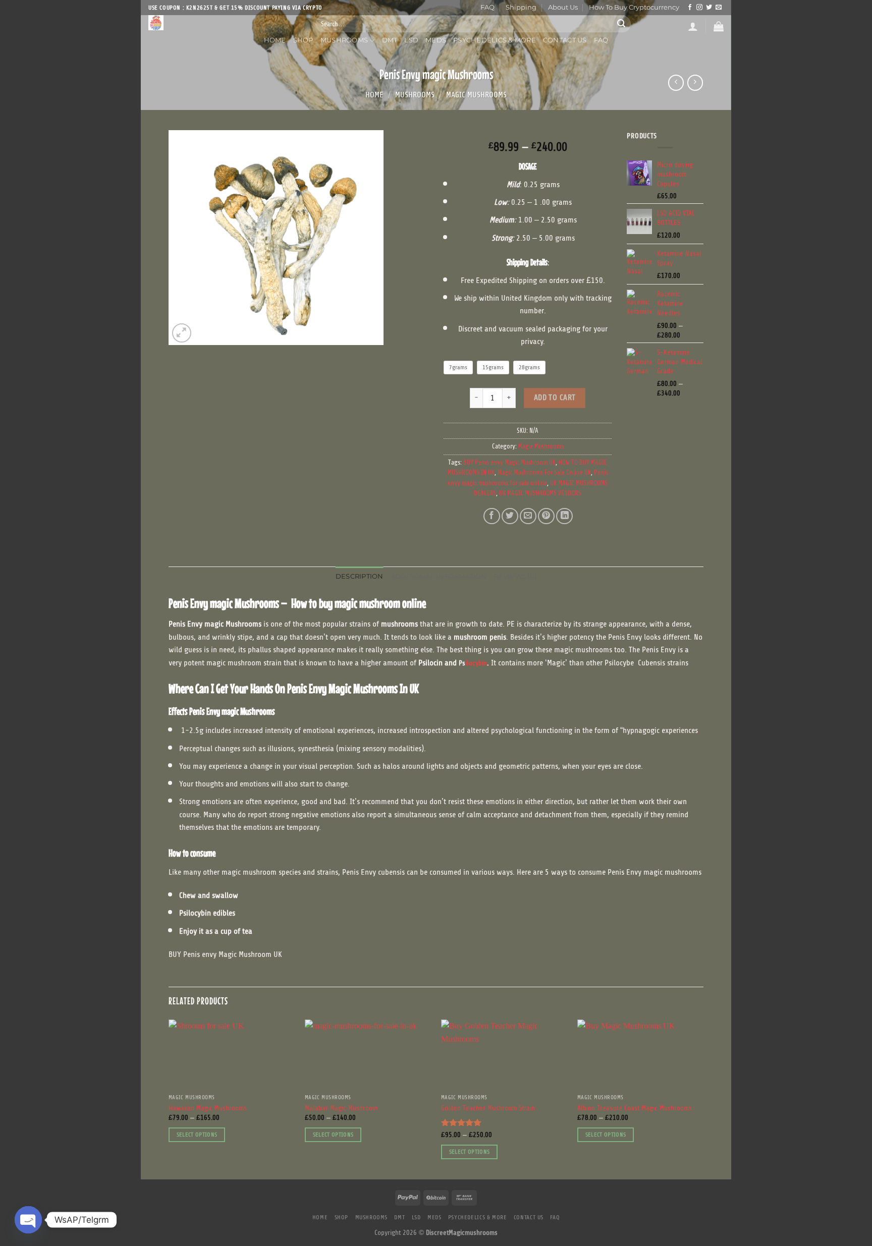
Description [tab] (360, 576)
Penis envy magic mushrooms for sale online (528, 478)
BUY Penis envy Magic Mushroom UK (509, 463)
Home (275, 40)
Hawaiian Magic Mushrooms (208, 1108)
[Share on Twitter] (510, 516)
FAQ (487, 7)
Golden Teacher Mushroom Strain (488, 1108)
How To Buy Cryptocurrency (634, 7)
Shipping (521, 7)
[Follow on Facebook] (690, 7)
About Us (563, 7)
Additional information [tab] (439, 576)
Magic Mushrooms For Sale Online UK (544, 473)
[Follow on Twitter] (709, 7)
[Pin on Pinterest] (546, 516)
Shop (303, 40)
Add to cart (555, 397)
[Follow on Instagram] (699, 7)
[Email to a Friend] (528, 516)
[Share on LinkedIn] (564, 516)
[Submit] (621, 23)
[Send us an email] (719, 7)
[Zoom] (182, 333)
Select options (197, 1134)
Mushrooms (344, 40)
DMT (390, 40)
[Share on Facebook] (491, 516)
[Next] (703, 1098)
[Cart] (719, 26)
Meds (435, 40)
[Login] (693, 26)
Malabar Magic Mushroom (341, 1108)
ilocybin (476, 663)
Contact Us (565, 40)
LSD (411, 40)
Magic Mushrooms (476, 95)
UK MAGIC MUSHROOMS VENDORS (540, 493)
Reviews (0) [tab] (515, 576)
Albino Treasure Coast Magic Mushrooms (634, 1108)
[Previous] (169, 1098)
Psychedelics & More (494, 40)
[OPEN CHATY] (28, 1219)
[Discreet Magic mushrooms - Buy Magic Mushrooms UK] (224, 22)
